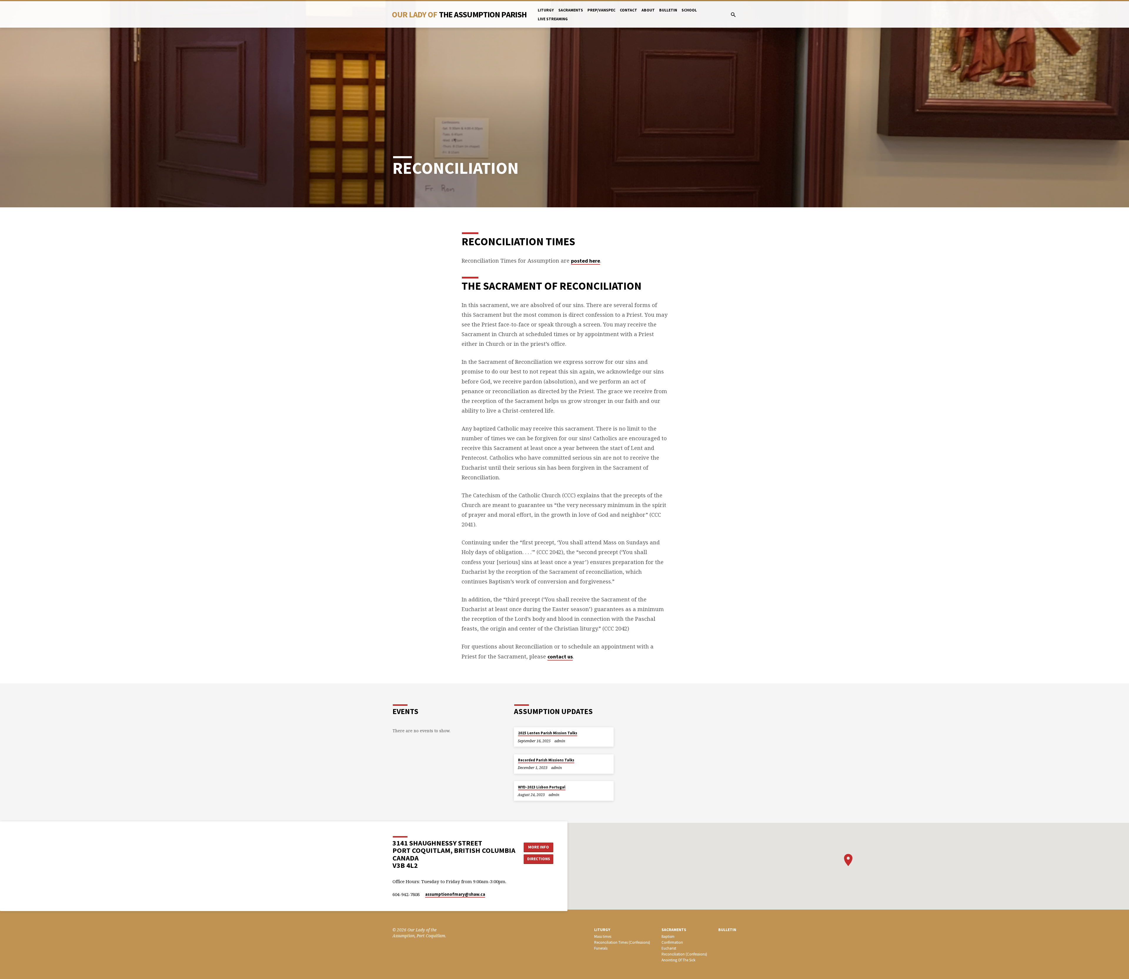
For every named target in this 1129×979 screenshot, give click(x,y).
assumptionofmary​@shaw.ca (455, 894)
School (689, 10)
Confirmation (672, 942)
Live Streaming (553, 18)
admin (560, 740)
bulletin (668, 10)
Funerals (600, 948)
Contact (628, 10)
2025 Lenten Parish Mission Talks (547, 733)
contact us (560, 656)
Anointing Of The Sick (678, 960)
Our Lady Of (459, 14)
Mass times (602, 936)
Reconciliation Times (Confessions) (622, 942)
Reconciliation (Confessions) (684, 954)
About (648, 10)
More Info (538, 847)
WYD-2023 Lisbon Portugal (541, 787)
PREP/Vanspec (601, 10)
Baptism (668, 936)
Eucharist (669, 948)
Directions (538, 858)
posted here (585, 260)
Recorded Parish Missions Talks (546, 760)
